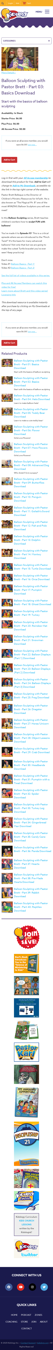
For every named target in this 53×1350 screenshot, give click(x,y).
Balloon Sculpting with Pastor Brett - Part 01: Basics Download (31, 364)
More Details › (8, 72)
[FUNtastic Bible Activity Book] (26, 1030)
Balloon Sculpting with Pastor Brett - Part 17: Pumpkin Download (31, 590)
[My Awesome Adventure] (26, 1103)
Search (3, 3)
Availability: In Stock (12, 113)
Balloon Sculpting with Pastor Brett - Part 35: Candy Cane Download (31, 836)
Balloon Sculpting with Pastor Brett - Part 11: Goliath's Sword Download (31, 511)
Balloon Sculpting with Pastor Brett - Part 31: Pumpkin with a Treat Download (31, 779)
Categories (26, 40)
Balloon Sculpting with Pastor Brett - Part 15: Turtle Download (32, 567)
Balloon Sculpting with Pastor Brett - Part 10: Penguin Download (31, 497)
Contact (26, 1328)
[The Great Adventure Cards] (26, 1178)
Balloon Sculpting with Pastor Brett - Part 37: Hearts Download (31, 864)
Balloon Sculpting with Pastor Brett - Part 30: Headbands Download (31, 765)
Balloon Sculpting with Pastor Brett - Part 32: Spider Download (31, 793)
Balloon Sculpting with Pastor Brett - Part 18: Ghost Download (32, 602)
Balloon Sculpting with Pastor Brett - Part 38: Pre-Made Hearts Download (31, 878)
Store (24, 1321)
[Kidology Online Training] (26, 1200)
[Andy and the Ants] (26, 1074)
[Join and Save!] (26, 948)
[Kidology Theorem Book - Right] (26, 963)
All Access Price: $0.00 (13, 129)
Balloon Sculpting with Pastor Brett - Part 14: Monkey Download (31, 554)
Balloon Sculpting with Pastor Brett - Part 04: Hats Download (32, 397)
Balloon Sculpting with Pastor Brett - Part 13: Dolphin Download (31, 540)
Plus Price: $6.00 (10, 123)
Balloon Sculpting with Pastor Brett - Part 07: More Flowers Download (31, 447)
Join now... (32, 144)
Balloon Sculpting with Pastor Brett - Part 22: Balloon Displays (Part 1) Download (32, 654)
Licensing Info (8, 294)
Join (17, 3)
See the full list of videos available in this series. (25, 275)
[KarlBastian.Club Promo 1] (26, 985)
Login (10, 3)
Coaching (11, 1321)
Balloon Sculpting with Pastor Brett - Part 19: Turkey (31, 613)
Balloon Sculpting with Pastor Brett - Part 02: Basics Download (31, 381)
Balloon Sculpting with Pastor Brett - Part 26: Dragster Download (31, 709)
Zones (38, 1315)
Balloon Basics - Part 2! (23, 267)
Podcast (26, 1315)
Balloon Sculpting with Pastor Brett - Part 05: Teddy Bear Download (31, 413)
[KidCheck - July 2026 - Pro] (26, 1007)
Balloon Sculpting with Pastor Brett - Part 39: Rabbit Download (31, 892)
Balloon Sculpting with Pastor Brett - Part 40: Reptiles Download (31, 907)
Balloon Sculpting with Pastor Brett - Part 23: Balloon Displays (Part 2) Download (32, 668)
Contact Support (28, 1342)
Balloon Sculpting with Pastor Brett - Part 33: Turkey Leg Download (31, 808)
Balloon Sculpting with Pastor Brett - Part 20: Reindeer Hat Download (31, 625)
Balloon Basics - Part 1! (23, 264)
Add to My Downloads (23, 185)
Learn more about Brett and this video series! (24, 291)
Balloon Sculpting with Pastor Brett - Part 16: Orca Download (32, 577)
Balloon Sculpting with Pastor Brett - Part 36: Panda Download (32, 849)
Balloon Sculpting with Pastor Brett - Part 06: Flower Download (31, 430)
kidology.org (42, 1342)
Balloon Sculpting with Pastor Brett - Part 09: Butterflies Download (31, 482)
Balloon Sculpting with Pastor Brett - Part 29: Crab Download (32, 750)
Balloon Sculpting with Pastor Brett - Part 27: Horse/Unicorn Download (31, 723)
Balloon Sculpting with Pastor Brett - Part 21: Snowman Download (31, 640)
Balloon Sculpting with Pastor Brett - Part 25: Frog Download (31, 695)
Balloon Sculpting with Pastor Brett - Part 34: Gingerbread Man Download (31, 822)
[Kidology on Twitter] (26, 1248)
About (44, 1321)
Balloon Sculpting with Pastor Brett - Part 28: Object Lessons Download (32, 738)
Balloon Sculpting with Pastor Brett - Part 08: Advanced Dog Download (31, 465)
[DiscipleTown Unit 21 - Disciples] (26, 1144)
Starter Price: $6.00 (11, 118)
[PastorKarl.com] (26, 1052)
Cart (29, 3)
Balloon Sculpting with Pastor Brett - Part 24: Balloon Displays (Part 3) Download (32, 683)
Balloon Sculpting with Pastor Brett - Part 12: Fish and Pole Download (31, 525)
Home (14, 1315)
